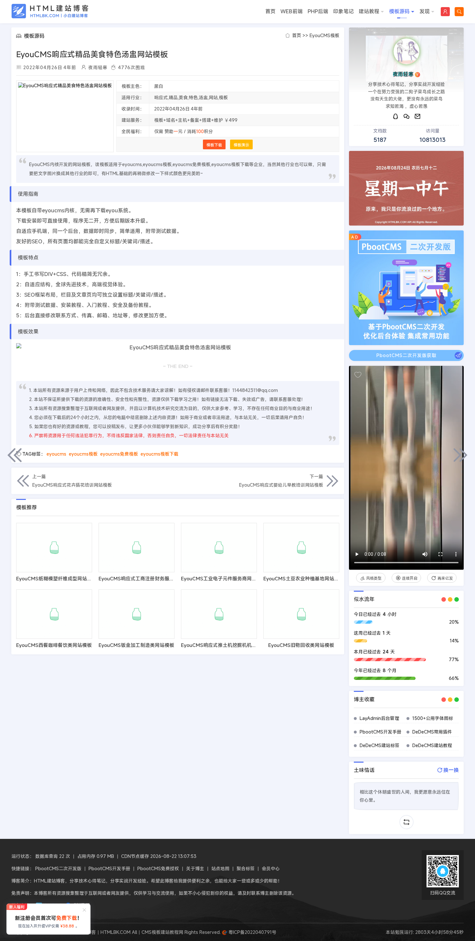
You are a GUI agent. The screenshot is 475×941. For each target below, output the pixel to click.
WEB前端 (291, 11)
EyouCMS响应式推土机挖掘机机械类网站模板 (231, 645)
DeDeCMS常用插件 (432, 732)
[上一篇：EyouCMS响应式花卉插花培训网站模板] (14, 455)
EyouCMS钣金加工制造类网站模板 (136, 645)
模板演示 (241, 144)
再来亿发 (445, 578)
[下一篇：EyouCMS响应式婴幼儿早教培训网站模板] (460, 455)
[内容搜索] (459, 11)
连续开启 (409, 578)
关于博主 (195, 868)
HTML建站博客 (50, 11)
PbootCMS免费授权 (158, 868)
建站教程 (369, 11)
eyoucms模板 (83, 454)
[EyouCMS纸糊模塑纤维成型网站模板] (54, 547)
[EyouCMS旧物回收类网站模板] (301, 614)
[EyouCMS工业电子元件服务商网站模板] (219, 547)
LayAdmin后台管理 (379, 718)
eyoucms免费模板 (119, 454)
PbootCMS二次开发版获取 (406, 355)
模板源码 (399, 11)
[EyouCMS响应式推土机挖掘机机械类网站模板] (219, 614)
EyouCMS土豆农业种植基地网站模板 (303, 578)
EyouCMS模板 (324, 35)
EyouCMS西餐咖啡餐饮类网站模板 (54, 645)
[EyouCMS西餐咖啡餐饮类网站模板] (54, 614)
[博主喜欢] (358, 375)
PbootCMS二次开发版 (58, 868)
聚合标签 (246, 868)
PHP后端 (318, 11)
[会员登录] (445, 11)
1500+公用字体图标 (432, 718)
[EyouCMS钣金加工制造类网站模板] (136, 614)
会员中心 (271, 868)
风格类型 (374, 578)
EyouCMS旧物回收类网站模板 (301, 645)
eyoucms (56, 454)
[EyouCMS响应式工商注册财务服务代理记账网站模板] (136, 547)
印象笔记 (343, 11)
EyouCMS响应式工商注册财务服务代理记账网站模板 (156, 578)
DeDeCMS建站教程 (432, 745)
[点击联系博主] (406, 51)
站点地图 (220, 868)
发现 (424, 11)
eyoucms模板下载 (159, 454)
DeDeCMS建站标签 (379, 745)
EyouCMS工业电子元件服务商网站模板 (223, 578)
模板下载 (214, 144)
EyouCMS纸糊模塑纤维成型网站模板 (56, 578)
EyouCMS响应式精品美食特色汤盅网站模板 (92, 54)
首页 (270, 11)
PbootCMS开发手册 (380, 732)
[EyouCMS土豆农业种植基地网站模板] (301, 547)
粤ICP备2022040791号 (251, 932)
